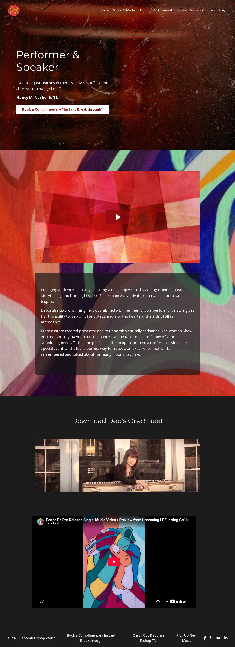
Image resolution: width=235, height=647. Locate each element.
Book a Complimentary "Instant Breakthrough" (62, 109)
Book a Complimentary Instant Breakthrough (91, 638)
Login (223, 10)
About (144, 10)
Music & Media (124, 10)
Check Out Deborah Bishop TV (148, 638)
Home (104, 10)
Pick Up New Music (187, 638)
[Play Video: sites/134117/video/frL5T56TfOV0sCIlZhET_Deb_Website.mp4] (117, 217)
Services (196, 10)
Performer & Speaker (169, 10)
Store (211, 10)
